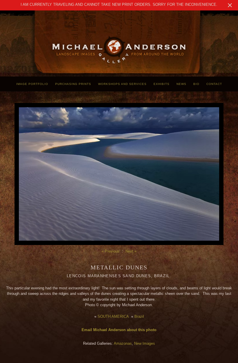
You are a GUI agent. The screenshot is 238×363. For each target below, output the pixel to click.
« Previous (111, 251)
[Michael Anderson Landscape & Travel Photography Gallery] (119, 62)
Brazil (139, 316)
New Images (144, 343)
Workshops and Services (122, 84)
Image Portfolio (32, 84)
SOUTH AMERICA (113, 316)
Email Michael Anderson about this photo (119, 330)
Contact (214, 84)
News (181, 84)
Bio (196, 84)
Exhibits (162, 84)
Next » (130, 251)
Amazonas (123, 343)
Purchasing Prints (73, 84)
